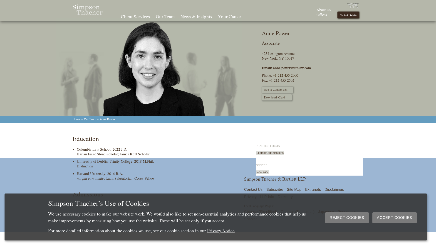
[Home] (88, 13)
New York (262, 172)
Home (76, 119)
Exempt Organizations (270, 152)
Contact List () (348, 15)
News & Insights (196, 16)
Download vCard (274, 97)
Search (250, 16)
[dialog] (216, 217)
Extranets (313, 189)
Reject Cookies (347, 218)
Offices (322, 14)
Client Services (135, 16)
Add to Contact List (275, 89)
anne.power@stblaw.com (292, 67)
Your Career (229, 16)
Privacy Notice (221, 231)
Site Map (294, 189)
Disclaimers (334, 189)
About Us (324, 9)
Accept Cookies (394, 218)
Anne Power (107, 119)
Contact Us (253, 189)
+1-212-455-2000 (285, 75)
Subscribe (274, 189)
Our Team (165, 16)
